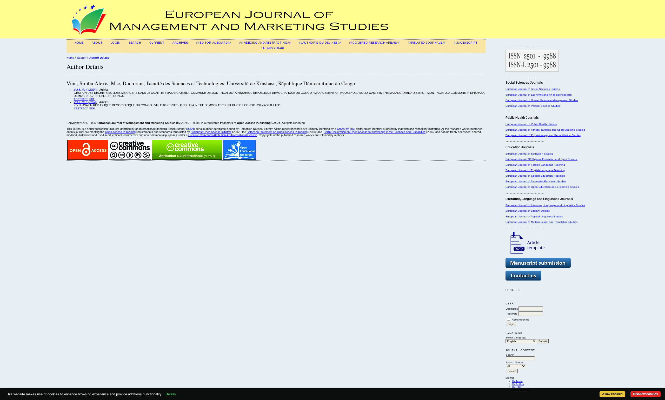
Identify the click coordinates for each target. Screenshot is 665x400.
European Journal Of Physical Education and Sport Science (541, 159)
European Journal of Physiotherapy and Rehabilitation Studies (543, 135)
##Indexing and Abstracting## (265, 42)
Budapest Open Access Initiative (211, 132)
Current (156, 42)
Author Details (99, 57)
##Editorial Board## (213, 42)
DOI (352, 128)
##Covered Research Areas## (374, 42)
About (97, 42)
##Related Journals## (427, 42)
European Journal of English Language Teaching (535, 170)
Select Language (516, 337)
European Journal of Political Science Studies (533, 105)
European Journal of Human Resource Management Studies (542, 100)
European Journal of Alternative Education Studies (536, 181)
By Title (516, 386)
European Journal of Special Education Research (535, 175)
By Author (518, 384)
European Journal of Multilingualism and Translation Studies (541, 222)
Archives (180, 42)
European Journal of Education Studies (529, 153)
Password (511, 313)
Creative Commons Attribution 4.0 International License (222, 135)
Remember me (520, 319)
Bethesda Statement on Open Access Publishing (277, 132)
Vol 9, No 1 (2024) (85, 102)
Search (135, 42)
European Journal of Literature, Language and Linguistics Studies (545, 205)
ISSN (190, 128)
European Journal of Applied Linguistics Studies (534, 216)
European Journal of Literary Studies (528, 210)
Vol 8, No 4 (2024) (85, 89)
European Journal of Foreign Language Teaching (535, 164)
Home (79, 42)
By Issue (517, 381)
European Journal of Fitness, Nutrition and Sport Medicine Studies (545, 129)
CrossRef (343, 128)
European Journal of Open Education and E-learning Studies (542, 186)
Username (512, 308)
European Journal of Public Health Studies (531, 124)
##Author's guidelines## (320, 42)
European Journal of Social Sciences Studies (533, 89)
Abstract (81, 99)
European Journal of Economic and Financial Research (539, 94)
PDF (92, 99)
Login (116, 42)
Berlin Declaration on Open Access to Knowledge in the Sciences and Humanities (374, 132)
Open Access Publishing (120, 132)
